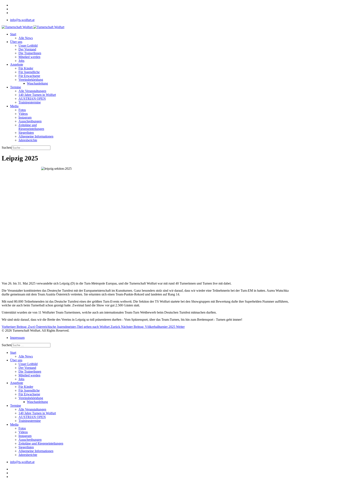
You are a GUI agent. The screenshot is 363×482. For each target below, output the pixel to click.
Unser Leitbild (28, 45)
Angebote (16, 64)
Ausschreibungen (30, 121)
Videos (23, 113)
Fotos (22, 110)
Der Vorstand (27, 49)
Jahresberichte (27, 140)
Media (14, 106)
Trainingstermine (29, 102)
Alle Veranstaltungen (32, 91)
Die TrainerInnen (29, 53)
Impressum (17, 337)
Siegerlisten (26, 132)
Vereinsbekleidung (30, 79)
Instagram (25, 117)
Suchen (7, 147)
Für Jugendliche (29, 72)
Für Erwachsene (29, 76)
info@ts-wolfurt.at (22, 20)
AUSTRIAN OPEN (32, 98)
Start (13, 34)
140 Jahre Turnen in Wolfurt (37, 95)
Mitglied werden (29, 57)
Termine (15, 87)
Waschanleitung (37, 83)
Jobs (21, 60)
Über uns (16, 42)
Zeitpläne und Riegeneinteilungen (31, 127)
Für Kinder (25, 68)
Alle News (25, 38)
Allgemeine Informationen (35, 136)
